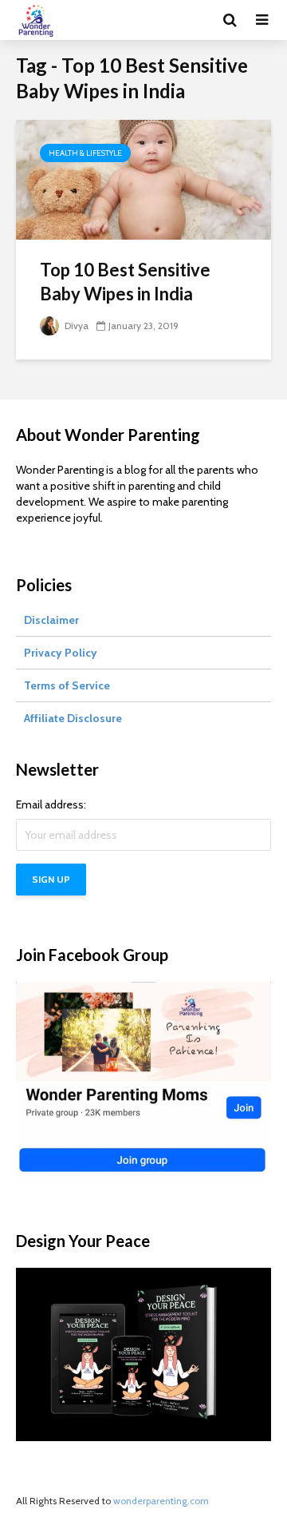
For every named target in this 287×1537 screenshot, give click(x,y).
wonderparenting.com (161, 1501)
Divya (75, 326)
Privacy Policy (60, 652)
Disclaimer (51, 620)
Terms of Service (67, 685)
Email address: (51, 804)
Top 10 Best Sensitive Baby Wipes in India (125, 281)
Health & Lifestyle (85, 153)
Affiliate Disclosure (73, 718)
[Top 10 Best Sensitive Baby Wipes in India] (143, 178)
